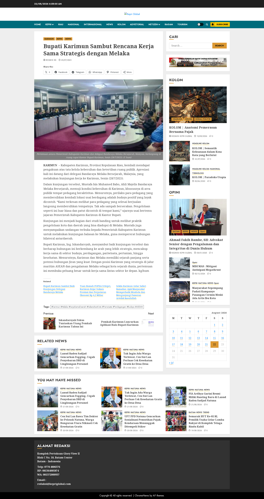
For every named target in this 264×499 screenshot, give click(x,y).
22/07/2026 (200, 159)
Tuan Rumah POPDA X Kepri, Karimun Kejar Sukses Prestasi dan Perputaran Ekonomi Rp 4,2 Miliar (95, 291)
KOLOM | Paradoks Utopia (209, 177)
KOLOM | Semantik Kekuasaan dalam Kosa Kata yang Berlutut (207, 152)
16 (222, 337)
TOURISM (182, 24)
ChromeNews (142, 495)
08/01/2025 (202, 253)
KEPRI (48, 24)
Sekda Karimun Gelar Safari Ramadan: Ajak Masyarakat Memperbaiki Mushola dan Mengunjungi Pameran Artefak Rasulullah (131, 292)
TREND (206, 412)
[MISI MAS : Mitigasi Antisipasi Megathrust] (179, 267)
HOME (37, 24)
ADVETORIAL (137, 24)
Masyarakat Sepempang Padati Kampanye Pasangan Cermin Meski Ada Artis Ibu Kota (207, 293)
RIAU (60, 24)
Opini (202, 231)
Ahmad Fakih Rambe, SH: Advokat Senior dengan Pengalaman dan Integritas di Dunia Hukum (196, 244)
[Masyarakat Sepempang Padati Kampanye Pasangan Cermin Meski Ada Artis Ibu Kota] (179, 291)
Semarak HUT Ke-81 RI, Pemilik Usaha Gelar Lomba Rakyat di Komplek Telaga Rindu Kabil (206, 421)
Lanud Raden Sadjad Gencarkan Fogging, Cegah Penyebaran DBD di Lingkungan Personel (77, 358)
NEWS (109, 24)
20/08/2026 (68, 430)
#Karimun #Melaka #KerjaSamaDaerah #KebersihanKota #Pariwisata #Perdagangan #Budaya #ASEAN (97, 306)
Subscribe (222, 24)
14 (206, 337)
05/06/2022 (200, 181)
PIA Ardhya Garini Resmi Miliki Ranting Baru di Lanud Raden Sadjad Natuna (207, 397)
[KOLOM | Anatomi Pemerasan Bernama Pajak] (198, 104)
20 (198, 344)
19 (190, 344)
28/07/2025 (66, 60)
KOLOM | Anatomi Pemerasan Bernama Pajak (193, 129)
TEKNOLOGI (198, 173)
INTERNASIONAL (93, 24)
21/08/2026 (68, 368)
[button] (207, 24)
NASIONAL (73, 24)
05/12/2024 (200, 274)
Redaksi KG (51, 60)
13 (198, 337)
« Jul (171, 362)
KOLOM (121, 24)
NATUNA (70, 349)
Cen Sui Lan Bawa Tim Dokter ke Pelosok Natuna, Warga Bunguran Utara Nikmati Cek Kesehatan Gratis (79, 421)
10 (173, 337)
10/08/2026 (202, 136)
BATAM (176, 231)
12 (190, 337)
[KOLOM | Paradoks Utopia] (179, 175)
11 (181, 337)
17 (173, 344)
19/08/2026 (196, 430)
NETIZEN (153, 24)
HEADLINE (177, 119)
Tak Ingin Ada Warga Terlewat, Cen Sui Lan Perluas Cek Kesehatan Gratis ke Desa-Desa (137, 358)
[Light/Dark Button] (200, 24)
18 (181, 344)
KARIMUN (49, 39)
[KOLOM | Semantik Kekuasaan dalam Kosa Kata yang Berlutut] (179, 151)
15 (214, 337)
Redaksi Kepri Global (182, 136)
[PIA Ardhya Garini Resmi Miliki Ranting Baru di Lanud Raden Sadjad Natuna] (176, 397)
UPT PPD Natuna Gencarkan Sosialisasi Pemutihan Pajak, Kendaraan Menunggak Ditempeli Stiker (143, 421)
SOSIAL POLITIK (202, 119)
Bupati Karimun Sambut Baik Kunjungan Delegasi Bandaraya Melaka (59, 289)
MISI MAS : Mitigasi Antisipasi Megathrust (206, 268)
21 (206, 344)
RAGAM (169, 24)
